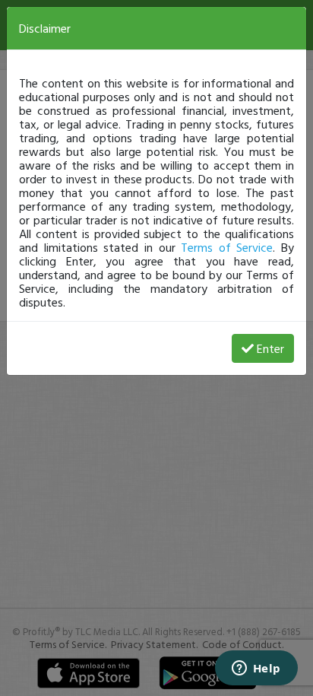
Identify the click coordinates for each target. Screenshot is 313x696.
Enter (270, 348)
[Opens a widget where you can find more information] (256, 669)
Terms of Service (227, 247)
